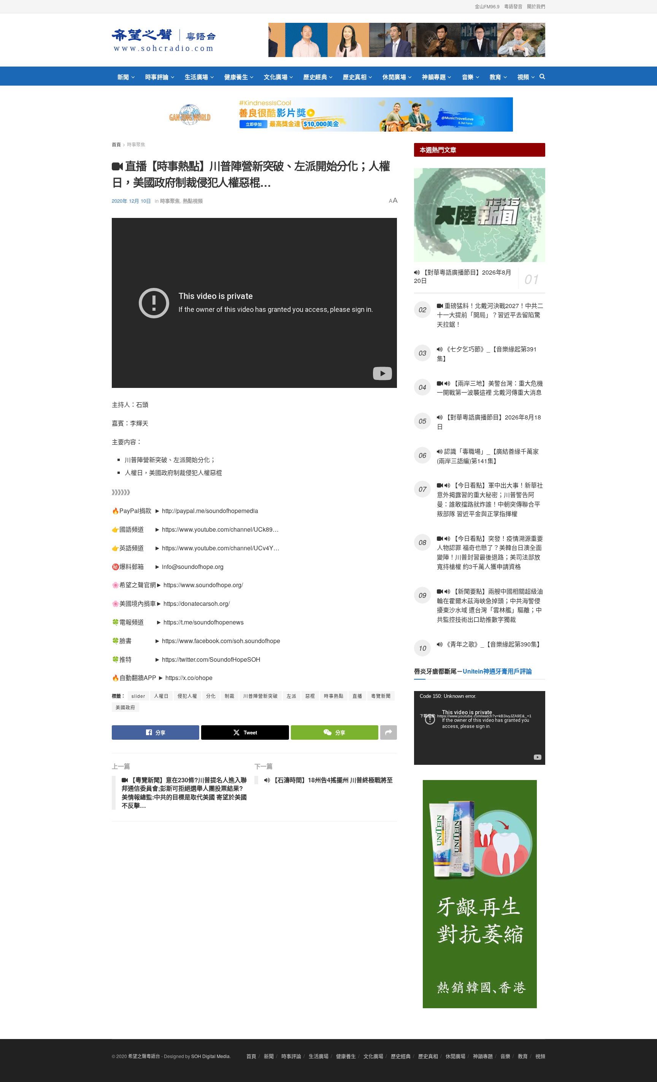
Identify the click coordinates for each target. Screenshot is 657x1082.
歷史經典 (315, 77)
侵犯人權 (187, 696)
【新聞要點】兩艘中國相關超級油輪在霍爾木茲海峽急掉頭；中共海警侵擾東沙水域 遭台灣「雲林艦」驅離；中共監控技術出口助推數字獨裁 (490, 605)
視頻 (523, 77)
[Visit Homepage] (164, 40)
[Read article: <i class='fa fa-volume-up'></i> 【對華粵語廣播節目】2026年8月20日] (479, 215)
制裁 (230, 696)
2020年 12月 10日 (131, 200)
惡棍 (310, 696)
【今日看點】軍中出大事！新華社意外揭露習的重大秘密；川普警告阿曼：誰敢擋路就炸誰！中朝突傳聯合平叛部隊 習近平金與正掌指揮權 (490, 499)
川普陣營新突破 (260, 696)
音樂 (468, 77)
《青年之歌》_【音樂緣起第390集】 (493, 644)
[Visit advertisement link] (406, 40)
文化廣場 (275, 77)
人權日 (161, 696)
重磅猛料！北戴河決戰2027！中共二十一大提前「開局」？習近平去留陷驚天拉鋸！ (490, 315)
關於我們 (536, 6)
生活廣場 (196, 77)
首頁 (116, 144)
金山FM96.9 (487, 6)
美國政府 (125, 707)
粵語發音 (513, 6)
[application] (479, 728)
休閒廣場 (394, 77)
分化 (211, 696)
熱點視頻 (193, 200)
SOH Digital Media (210, 1056)
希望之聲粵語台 (144, 1056)
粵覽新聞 (381, 696)
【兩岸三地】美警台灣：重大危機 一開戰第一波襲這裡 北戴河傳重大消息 (490, 388)
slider (138, 696)
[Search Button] (542, 76)
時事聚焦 (136, 144)
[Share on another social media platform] (388, 732)
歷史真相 (355, 77)
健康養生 (236, 77)
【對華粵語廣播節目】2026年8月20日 (462, 276)
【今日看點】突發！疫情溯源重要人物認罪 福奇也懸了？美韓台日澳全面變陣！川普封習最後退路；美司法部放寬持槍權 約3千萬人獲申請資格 (490, 552)
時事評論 (157, 77)
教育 (495, 77)
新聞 (123, 77)
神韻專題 (434, 77)
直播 (357, 696)
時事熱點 (334, 696)
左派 (292, 696)
